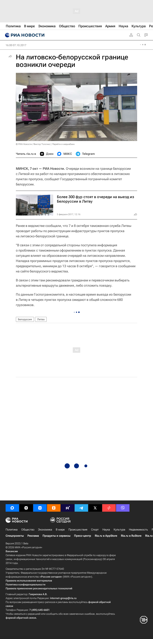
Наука (106, 529)
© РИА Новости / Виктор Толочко (33, 144)
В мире (60, 529)
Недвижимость (138, 529)
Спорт (95, 529)
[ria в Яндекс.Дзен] (26, 508)
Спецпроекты (15, 535)
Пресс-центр (82, 535)
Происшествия (77, 529)
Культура (119, 529)
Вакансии (12, 551)
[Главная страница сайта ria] (24, 35)
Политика (12, 529)
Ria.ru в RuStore (131, 535)
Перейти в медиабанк (63, 144)
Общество (27, 529)
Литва (41, 319)
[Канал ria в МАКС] (12, 508)
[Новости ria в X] (95, 508)
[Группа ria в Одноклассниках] (53, 508)
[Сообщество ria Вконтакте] (40, 508)
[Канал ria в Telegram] (81, 508)
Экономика (45, 529)
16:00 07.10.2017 (16, 45)
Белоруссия (25, 319)
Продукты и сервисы (56, 535)
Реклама (33, 535)
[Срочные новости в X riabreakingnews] (109, 508)
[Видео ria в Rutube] (67, 508)
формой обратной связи (21, 617)
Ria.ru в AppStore (106, 535)
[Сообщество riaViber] (122, 508)
